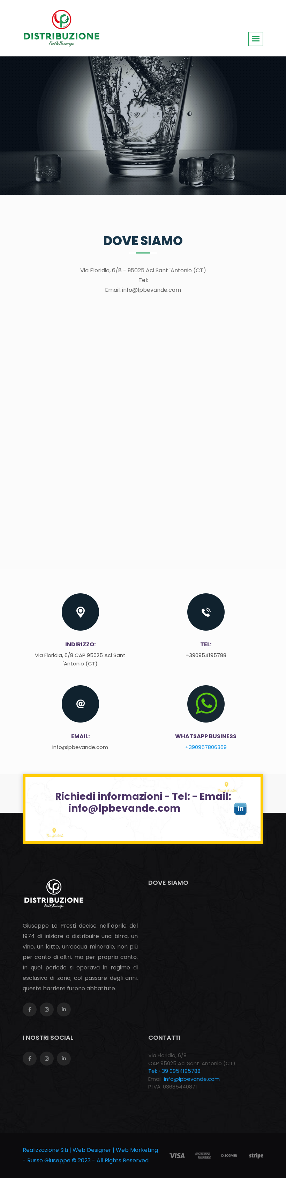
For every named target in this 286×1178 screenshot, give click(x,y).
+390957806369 (206, 747)
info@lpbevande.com (192, 1079)
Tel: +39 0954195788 (174, 1071)
